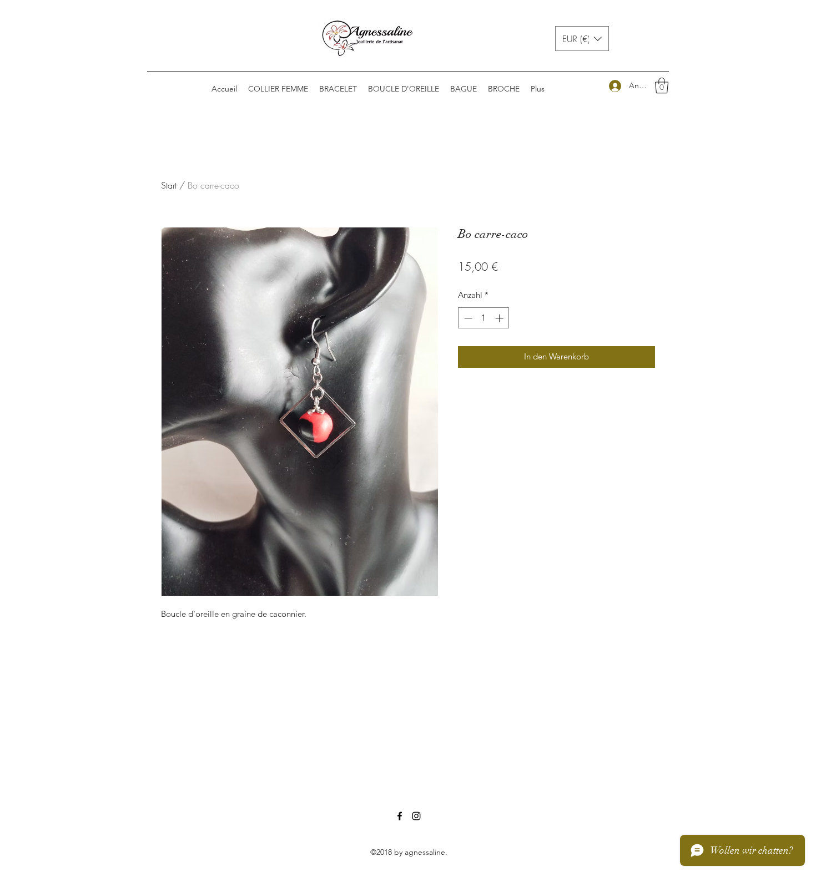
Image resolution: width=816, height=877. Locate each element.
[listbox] (582, 38)
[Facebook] (399, 816)
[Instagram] (416, 816)
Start (169, 185)
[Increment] (500, 318)
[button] (582, 38)
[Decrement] (467, 318)
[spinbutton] (484, 318)
